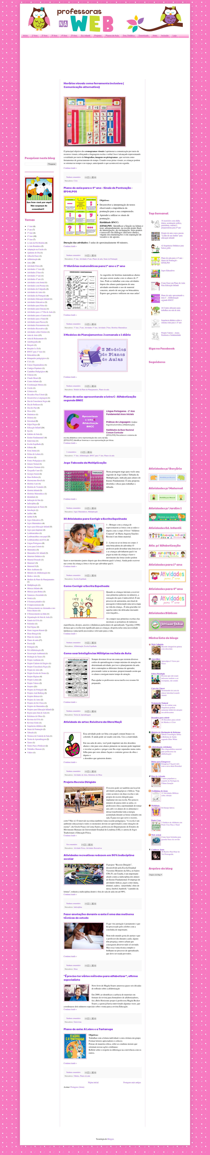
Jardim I (30, 513)
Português (31, 646)
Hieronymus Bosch (34, 480)
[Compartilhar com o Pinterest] (95, 177)
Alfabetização (84, 455)
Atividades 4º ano (85, 259)
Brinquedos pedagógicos (36, 358)
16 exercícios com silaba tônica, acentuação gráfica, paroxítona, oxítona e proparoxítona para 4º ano (171, 224)
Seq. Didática (129, 36)
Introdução (31, 510)
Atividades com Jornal (35, 282)
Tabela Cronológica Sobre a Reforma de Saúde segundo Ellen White (171, 736)
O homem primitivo (34, 601)
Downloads (144, 36)
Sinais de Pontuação (110, 259)
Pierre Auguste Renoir (35, 630)
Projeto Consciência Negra (37, 666)
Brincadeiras (32, 355)
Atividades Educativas (35, 302)
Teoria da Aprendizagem (82, 715)
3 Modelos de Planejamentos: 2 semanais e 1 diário (97, 334)
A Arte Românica (34, 246)
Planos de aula (98, 259)
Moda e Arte (32, 576)
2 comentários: (71, 452)
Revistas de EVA (33, 719)
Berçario (30, 345)
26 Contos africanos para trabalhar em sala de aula (170, 309)
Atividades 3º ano (34, 275)
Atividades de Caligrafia (36, 289)
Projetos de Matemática (36, 706)
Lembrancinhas (33, 533)
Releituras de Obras (95, 775)
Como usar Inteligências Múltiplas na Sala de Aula (97, 653)
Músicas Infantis (33, 588)
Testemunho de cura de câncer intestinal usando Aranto (170, 692)
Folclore (30, 457)
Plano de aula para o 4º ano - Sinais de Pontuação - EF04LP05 (172, 260)
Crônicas (30, 391)
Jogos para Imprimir (35, 530)
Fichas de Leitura (33, 454)
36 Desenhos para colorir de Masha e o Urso (170, 720)
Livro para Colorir (34, 546)
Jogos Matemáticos (80, 511)
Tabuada (30, 732)
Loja (174, 36)
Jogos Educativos (33, 520)
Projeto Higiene (33, 676)
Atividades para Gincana (36, 308)
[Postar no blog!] (88, 177)
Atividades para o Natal (36, 318)
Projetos (97, 36)
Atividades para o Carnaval (37, 315)
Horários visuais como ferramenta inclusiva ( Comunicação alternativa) (94, 85)
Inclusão (165, 36)
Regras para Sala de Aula (37, 712)
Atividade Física (79, 848)
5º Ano (74, 36)
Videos (30, 752)
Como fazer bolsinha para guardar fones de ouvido (171, 838)
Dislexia (30, 417)
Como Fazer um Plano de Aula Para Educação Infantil (173, 284)
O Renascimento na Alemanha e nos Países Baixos (41, 609)
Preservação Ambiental (36, 653)
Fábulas (76, 1076)
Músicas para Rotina (35, 591)
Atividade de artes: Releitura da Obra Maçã (93, 722)
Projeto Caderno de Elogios (37, 663)
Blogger (110, 1139)
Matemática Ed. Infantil (36, 553)
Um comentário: (72, 844)
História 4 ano (32, 483)
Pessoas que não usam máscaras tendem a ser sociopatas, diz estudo (169, 678)
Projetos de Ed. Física (35, 703)
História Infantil (33, 490)
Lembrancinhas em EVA (36, 539)
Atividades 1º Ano (91, 327)
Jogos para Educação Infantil (38, 526)
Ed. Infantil (85, 36)
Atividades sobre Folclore (37, 332)
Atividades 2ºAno (104, 327)
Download (31, 421)
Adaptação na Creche (35, 249)
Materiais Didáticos (34, 556)
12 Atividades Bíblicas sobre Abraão (170, 794)
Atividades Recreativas (94, 848)
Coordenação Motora (35, 384)
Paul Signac (31, 627)
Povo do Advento (158, 776)
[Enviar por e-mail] (86, 177)
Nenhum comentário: (73, 177)
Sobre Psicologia (158, 673)
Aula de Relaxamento (35, 338)
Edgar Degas (32, 424)
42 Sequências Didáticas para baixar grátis (172, 246)
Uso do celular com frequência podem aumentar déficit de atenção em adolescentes (171, 708)
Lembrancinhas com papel (37, 536)
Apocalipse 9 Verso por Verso (170, 662)
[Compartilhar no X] (90, 177)
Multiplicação (93, 511)
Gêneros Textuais (33, 467)
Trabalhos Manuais (34, 749)
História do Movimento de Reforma (165, 732)
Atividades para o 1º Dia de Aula (40, 312)
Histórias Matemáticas (119, 327)
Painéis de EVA (33, 620)
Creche (30, 388)
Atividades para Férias (35, 305)
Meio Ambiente (33, 569)
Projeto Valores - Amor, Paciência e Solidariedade (171, 333)
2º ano (81, 327)
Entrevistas (78, 1022)
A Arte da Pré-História (36, 242)
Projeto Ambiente (34, 660)
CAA (75, 181)
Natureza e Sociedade (35, 595)
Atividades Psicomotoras (36, 325)
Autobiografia (32, 341)
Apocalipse (155, 659)
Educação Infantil (34, 427)
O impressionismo (34, 604)
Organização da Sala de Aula (38, 617)
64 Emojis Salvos (167, 807)
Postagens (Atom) (77, 1087)
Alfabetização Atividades (161, 747)
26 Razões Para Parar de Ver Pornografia (170, 852)
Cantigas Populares (34, 368)
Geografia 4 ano (33, 470)
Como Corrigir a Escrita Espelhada (86, 586)
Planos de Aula (112, 36)
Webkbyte (155, 805)
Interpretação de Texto (35, 507)
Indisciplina (78, 907)
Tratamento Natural (159, 703)
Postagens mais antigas (132, 1082)
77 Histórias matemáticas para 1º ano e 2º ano (94, 266)
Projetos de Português (35, 689)
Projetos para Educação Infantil (39, 709)
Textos (29, 742)
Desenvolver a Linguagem (37, 397)
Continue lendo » (70, 168)
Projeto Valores (33, 683)
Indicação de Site (33, 500)
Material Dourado (34, 559)
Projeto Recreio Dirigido (80, 782)
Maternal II (31, 566)
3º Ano (54, 36)
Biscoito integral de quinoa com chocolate (171, 647)
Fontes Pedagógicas (34, 460)
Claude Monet (32, 378)
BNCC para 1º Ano (96, 455)
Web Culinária (157, 644)
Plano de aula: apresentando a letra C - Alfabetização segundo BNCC (172, 297)
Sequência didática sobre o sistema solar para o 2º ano (171, 321)
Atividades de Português (36, 295)
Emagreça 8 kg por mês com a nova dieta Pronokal (171, 765)
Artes (155, 36)
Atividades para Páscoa (36, 322)
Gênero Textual (33, 464)
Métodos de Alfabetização (37, 572)
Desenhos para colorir (160, 717)
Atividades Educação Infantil (38, 299)
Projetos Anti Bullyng (35, 693)
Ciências (30, 374)
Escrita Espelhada (80, 579)
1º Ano (35, 36)
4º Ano (64, 36)
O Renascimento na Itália (37, 613)
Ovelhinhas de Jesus (159, 790)
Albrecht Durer (33, 256)
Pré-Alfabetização (34, 650)
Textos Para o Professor (36, 745)
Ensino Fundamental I (35, 437)
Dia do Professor (33, 404)
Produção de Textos (34, 656)
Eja (28, 431)
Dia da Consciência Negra (37, 401)
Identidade (31, 497)
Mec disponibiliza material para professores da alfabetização (171, 751)
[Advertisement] (98, 59)
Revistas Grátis (33, 722)
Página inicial (93, 1082)
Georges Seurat (33, 473)
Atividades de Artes (81, 775)
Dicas (76, 969)
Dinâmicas (31, 414)
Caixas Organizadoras (35, 364)
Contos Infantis (33, 381)
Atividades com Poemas (36, 285)
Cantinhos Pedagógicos (36, 371)
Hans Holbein (32, 477)
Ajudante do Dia (33, 252)
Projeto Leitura (33, 679)
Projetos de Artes (33, 699)
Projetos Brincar (33, 696)
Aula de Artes (32, 335)
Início (25, 36)
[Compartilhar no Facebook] (93, 177)
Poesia (29, 643)
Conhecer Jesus (157, 849)
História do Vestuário (35, 487)
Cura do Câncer (158, 688)
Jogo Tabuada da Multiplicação (85, 462)
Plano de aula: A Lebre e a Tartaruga (88, 1029)
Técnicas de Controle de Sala (38, 736)
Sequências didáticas (35, 726)
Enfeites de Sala (33, 434)
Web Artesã (156, 834)
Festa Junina (32, 450)
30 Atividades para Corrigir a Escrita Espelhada (95, 518)
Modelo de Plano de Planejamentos (86, 389)
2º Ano (44, 36)
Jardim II (30, 516)
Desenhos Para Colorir (36, 394)
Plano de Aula (32, 637)
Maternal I (31, 563)
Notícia (30, 598)
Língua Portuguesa (34, 543)
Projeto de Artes (33, 670)
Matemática (31, 549)
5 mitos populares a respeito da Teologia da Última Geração (170, 780)
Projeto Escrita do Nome (36, 673)
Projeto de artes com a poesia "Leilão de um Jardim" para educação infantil (172, 235)
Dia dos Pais (32, 407)
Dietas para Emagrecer (160, 761)
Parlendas (31, 623)
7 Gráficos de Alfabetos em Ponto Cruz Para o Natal (171, 823)
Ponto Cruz (156, 820)
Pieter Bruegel (32, 633)
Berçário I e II (32, 348)
